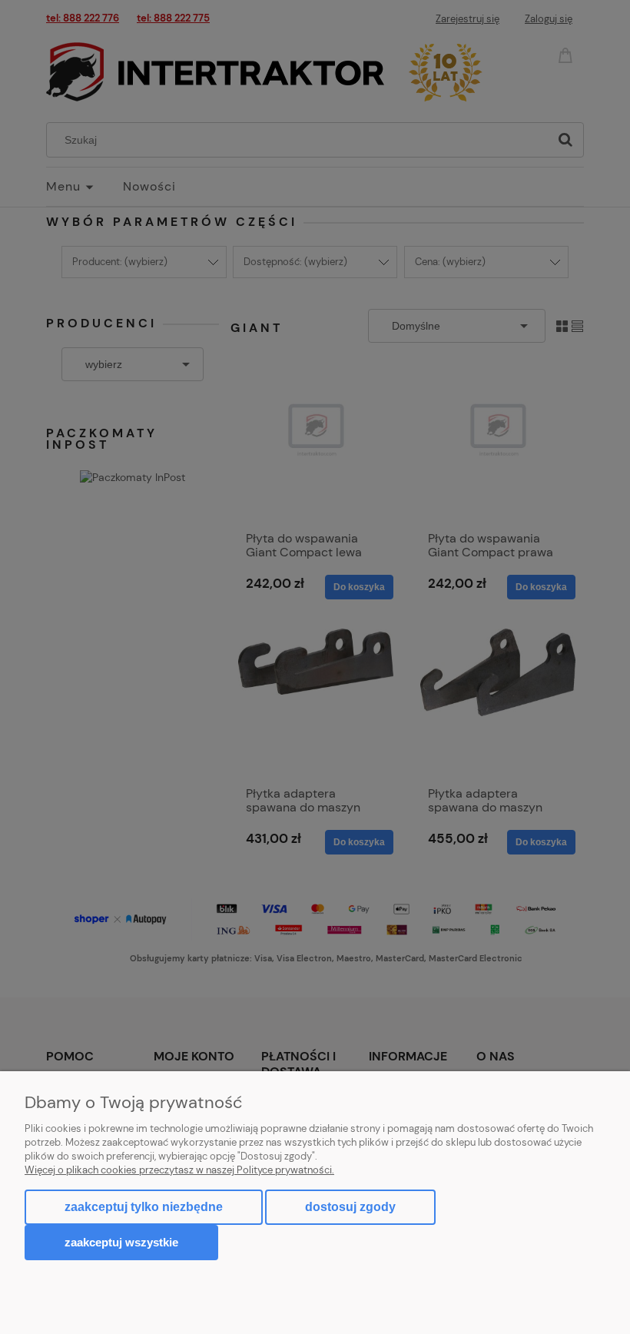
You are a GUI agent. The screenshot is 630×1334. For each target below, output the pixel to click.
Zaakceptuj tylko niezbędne (144, 1206)
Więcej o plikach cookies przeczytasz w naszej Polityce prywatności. (179, 1169)
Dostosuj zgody (350, 1206)
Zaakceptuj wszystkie (121, 1242)
